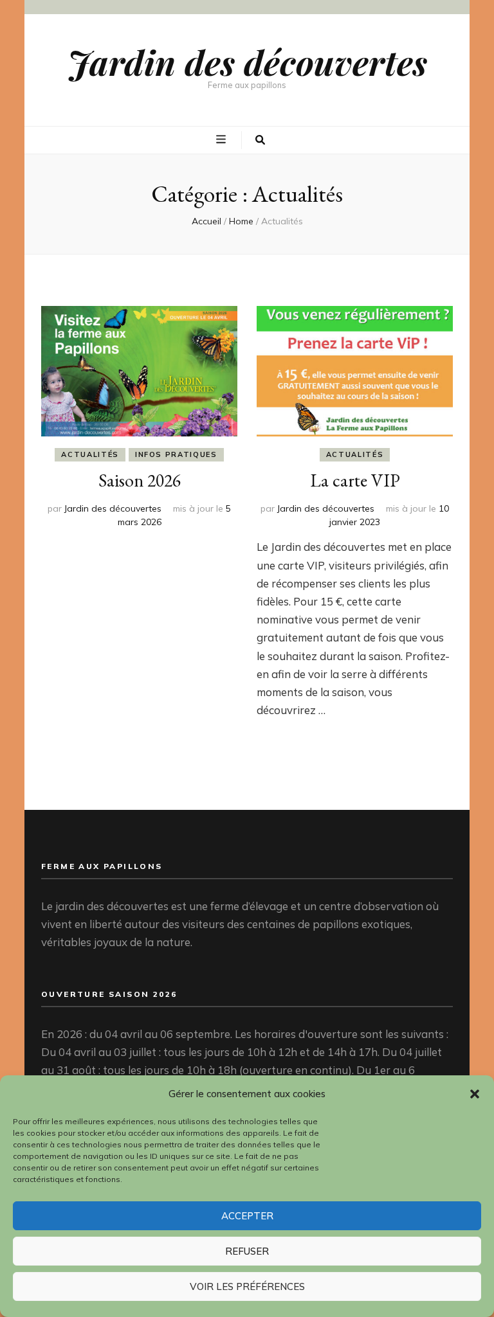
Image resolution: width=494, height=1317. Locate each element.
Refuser (247, 1251)
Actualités (90, 454)
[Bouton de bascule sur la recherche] (260, 140)
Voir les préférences (247, 1286)
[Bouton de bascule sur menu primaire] (222, 139)
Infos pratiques (176, 454)
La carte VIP (355, 480)
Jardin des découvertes (247, 61)
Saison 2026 (139, 480)
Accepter (247, 1216)
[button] (474, 1094)
